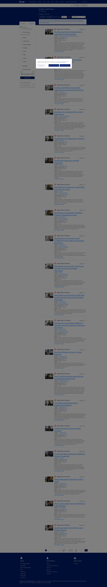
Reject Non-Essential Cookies (53, 65)
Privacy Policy (59, 62)
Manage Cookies (41, 65)
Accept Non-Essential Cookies (65, 65)
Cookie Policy (63, 62)
